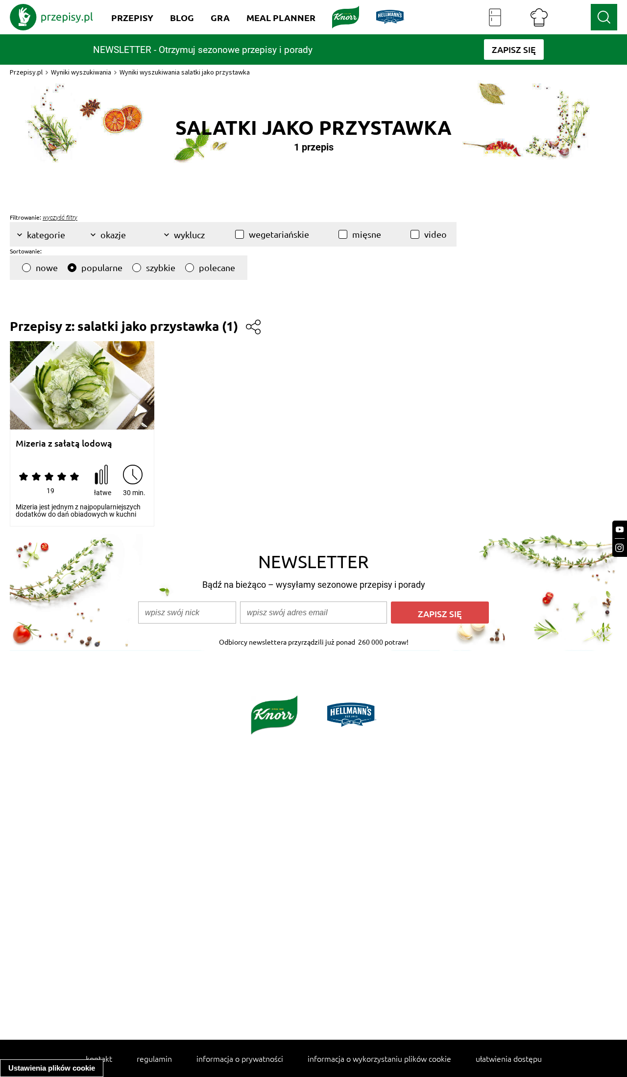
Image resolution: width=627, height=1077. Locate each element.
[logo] (51, 17)
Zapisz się (440, 613)
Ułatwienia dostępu (509, 1058)
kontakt (99, 1058)
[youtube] (620, 530)
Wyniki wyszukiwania (81, 72)
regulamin (154, 1058)
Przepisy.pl (26, 72)
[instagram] (620, 548)
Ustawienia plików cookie (51, 1068)
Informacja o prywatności (239, 1058)
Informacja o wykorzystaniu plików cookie (379, 1058)
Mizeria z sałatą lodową (64, 443)
